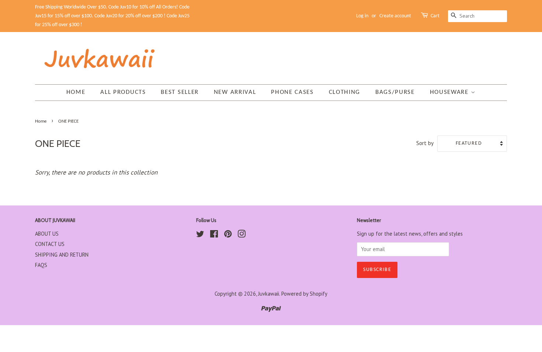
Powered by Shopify (304, 293)
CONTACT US (50, 243)
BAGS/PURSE (395, 92)
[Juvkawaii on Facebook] (214, 235)
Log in (362, 16)
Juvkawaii (268, 293)
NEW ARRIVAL (235, 92)
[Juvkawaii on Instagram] (241, 235)
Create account (395, 16)
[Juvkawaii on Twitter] (200, 235)
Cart (435, 16)
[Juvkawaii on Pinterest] (228, 235)
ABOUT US (47, 233)
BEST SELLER (180, 92)
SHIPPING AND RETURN (61, 254)
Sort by (425, 143)
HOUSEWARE (450, 92)
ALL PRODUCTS (123, 92)
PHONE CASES (292, 92)
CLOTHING (345, 92)
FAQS (41, 264)
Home (76, 92)
